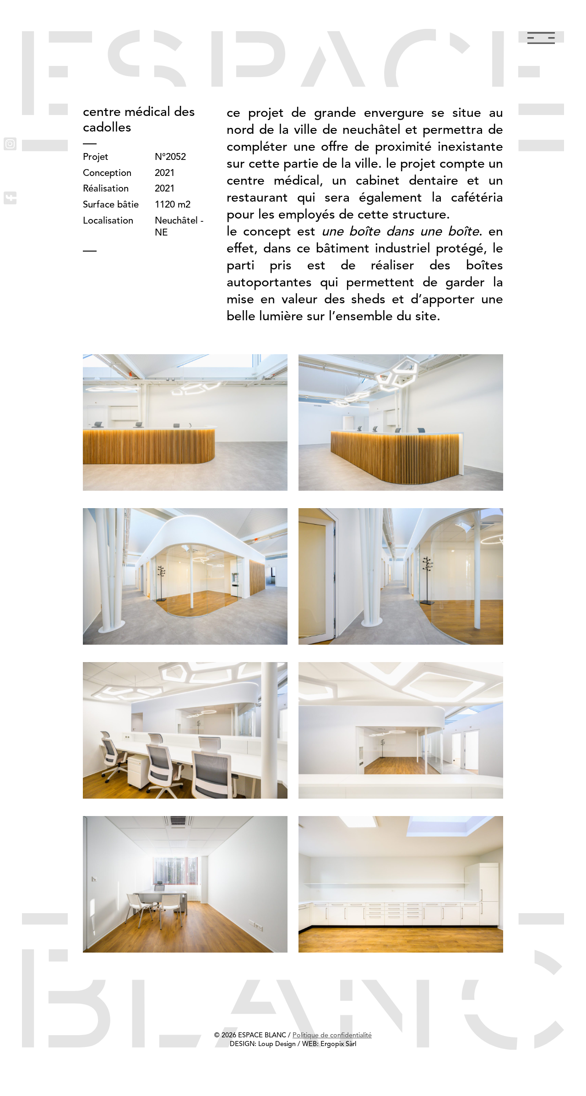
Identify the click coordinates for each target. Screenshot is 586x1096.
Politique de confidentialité (332, 1035)
